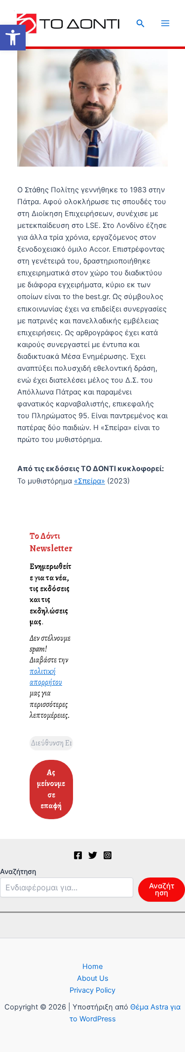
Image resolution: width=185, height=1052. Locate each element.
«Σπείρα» (89, 481)
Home (92, 966)
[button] (13, 37)
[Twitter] (92, 855)
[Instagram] (107, 855)
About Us (93, 978)
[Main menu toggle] (165, 23)
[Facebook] (78, 855)
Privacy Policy (92, 990)
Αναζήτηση (18, 871)
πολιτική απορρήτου (46, 677)
